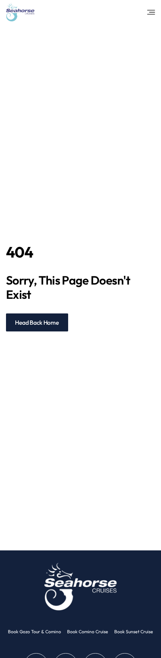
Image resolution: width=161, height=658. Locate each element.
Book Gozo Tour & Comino (34, 631)
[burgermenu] (151, 12)
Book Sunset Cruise (133, 631)
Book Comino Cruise (87, 631)
